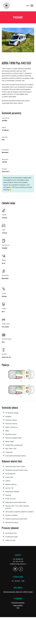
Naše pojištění (18, 605)
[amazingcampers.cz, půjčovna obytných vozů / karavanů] (6, 5)
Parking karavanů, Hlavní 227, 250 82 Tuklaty (18, 592)
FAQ (18, 608)
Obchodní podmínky (18, 603)
